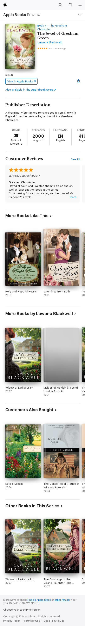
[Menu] (80, 5)
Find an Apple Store (39, 599)
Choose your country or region (21, 609)
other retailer (62, 599)
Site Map (59, 620)
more (73, 197)
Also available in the (29, 89)
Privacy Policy (11, 620)
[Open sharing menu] (78, 81)
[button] (60, 5)
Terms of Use (32, 620)
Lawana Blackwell (49, 42)
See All (75, 159)
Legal (47, 620)
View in (20, 81)
